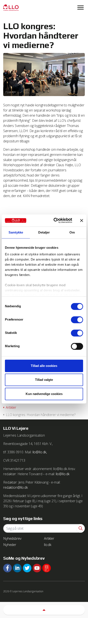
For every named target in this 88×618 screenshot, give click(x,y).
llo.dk (47, 544)
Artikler (49, 538)
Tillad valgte (44, 379)
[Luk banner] (81, 220)
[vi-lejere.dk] (44, 7)
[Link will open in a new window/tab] (7, 568)
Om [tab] (72, 232)
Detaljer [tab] (44, 232)
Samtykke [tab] (16, 232)
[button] (80, 528)
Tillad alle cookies (44, 366)
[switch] (77, 319)
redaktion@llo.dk (15, 487)
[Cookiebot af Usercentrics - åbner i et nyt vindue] (54, 220)
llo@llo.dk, (39, 452)
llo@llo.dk (63, 474)
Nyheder (9, 544)
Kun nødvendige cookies (44, 394)
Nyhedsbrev (12, 538)
